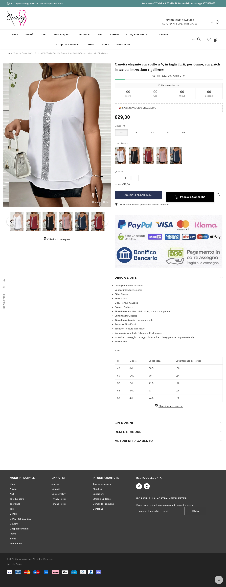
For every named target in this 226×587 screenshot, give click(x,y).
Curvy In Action (14, 564)
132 (178, 398)
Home (9, 53)
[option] (57, 135)
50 (137, 132)
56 (183, 132)
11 (121, 205)
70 (150, 375)
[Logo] (16, 18)
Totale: (118, 184)
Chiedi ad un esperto (59, 239)
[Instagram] (147, 486)
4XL (132, 398)
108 (178, 368)
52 (152, 132)
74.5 (151, 398)
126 (178, 390)
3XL (132, 390)
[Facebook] (139, 486)
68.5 (151, 368)
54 (168, 132)
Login (211, 22)
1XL (132, 375)
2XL (132, 383)
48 (121, 132)
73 (150, 390)
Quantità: (119, 172)
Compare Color (100, 202)
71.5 (151, 383)
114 (177, 375)
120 (178, 383)
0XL (132, 368)
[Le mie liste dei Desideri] (209, 40)
